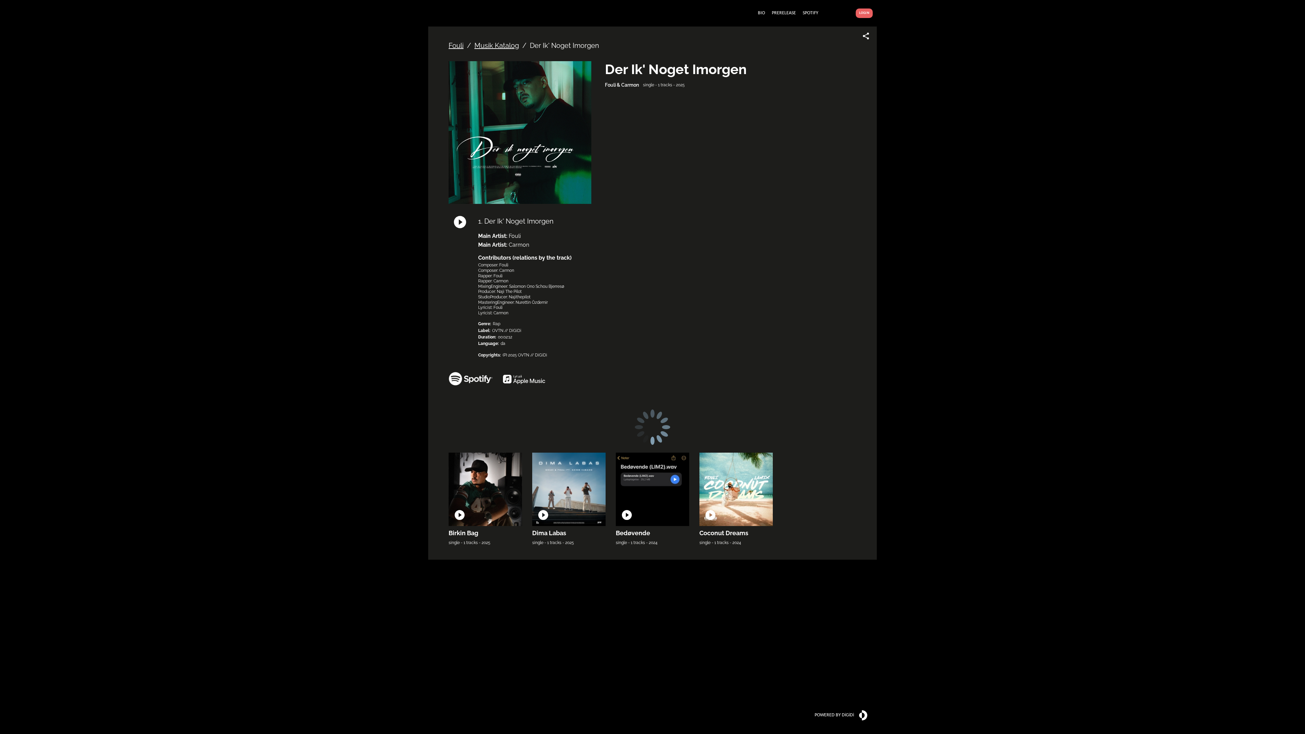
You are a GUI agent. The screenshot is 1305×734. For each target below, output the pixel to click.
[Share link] (866, 36)
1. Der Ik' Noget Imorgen (516, 221)
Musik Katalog (496, 45)
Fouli (456, 45)
